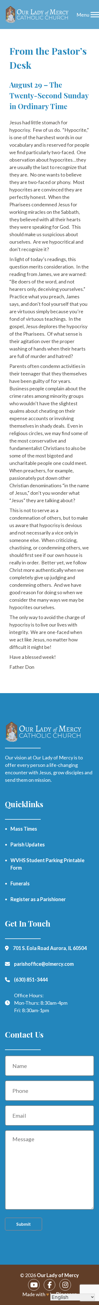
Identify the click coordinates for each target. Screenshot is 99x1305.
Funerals (20, 883)
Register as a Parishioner (38, 899)
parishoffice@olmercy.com (44, 964)
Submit (23, 1224)
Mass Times (23, 829)
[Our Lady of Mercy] (37, 15)
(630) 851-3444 (31, 980)
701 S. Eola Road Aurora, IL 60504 (50, 948)
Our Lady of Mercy (58, 1275)
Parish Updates (27, 844)
